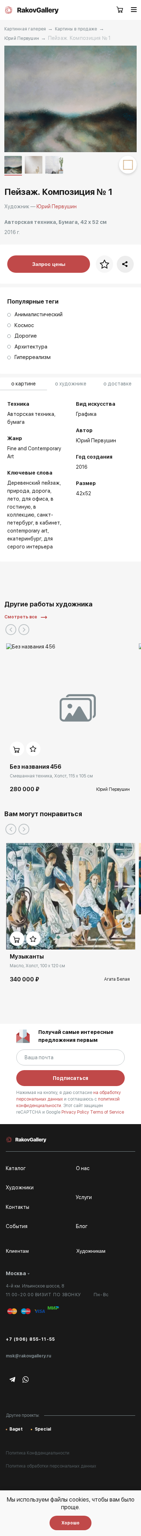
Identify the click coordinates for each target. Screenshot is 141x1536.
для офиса (35, 499)
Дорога (41, 491)
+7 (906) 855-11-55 (30, 1339)
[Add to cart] (17, 749)
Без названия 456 (35, 766)
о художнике (70, 384)
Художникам (91, 1251)
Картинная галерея (25, 29)
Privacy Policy (75, 1112)
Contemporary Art (27, 531)
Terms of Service (107, 1112)
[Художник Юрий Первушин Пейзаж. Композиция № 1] (70, 99)
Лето (13, 499)
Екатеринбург (24, 539)
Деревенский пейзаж (33, 483)
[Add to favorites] (33, 749)
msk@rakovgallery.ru (28, 1355)
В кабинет (47, 523)
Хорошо (70, 1522)
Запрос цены (48, 264)
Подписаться (70, 1078)
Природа (18, 491)
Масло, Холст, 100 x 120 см (37, 965)
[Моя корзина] (120, 10)
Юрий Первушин (21, 38)
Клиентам (17, 1251)
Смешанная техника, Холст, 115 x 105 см (51, 776)
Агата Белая (117, 979)
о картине (23, 384)
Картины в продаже (76, 29)
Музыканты (27, 956)
